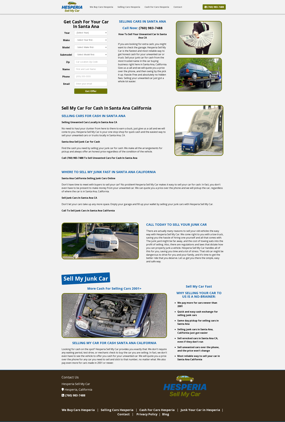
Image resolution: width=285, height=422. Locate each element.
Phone (66, 76)
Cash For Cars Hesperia (157, 410)
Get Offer (90, 91)
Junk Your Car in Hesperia (201, 410)
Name (66, 69)
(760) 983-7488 (215, 7)
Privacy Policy (147, 414)
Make (66, 40)
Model (66, 47)
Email (66, 84)
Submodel (66, 54)
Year (67, 32)
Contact (123, 414)
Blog (165, 414)
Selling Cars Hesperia (117, 410)
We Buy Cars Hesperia (78, 410)
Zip (68, 62)
